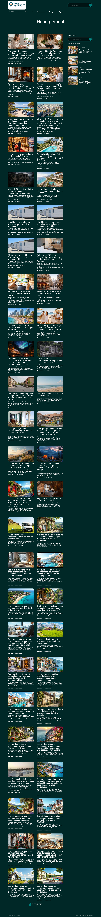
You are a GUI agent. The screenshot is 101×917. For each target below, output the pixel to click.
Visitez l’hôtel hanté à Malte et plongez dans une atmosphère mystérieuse (21, 191)
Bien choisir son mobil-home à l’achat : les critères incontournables (20, 257)
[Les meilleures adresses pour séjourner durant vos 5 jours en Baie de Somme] (21, 454)
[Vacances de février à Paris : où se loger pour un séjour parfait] (50, 282)
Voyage (80, 67)
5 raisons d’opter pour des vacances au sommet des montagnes (48, 641)
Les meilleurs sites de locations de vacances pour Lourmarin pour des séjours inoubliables (49, 889)
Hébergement (11, 63)
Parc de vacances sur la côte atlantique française (50, 395)
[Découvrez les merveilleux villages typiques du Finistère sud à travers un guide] (73, 80)
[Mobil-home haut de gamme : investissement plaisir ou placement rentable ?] (50, 212)
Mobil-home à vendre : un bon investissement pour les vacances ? (21, 224)
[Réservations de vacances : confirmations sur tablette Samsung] (21, 282)
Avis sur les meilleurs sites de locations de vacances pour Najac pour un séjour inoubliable (50, 538)
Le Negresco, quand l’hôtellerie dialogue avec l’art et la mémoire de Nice (20, 431)
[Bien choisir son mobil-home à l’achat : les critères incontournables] (21, 245)
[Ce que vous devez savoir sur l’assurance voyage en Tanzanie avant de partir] (73, 70)
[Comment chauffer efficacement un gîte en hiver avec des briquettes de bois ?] (21, 74)
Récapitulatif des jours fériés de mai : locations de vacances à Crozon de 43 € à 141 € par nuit (50, 157)
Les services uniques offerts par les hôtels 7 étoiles (20, 155)
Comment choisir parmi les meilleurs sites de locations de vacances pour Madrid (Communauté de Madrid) (20, 642)
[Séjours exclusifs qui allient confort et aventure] (50, 489)
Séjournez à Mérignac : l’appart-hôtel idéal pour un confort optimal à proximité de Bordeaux (50, 258)
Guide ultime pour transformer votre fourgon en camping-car (20, 537)
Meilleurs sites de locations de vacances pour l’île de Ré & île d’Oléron (20, 608)
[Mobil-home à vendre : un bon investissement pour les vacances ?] (21, 212)
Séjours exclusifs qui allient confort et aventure (49, 500)
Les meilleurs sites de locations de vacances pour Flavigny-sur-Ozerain (20, 746)
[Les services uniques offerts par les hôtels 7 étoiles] (21, 144)
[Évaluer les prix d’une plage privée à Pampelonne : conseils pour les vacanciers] (50, 316)
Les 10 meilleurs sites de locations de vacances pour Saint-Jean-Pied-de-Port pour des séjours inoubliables (21, 502)
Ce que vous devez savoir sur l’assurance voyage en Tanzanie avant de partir (85, 71)
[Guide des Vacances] (17, 5)
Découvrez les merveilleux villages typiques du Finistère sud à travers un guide (85, 81)
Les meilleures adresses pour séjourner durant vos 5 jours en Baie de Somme (21, 466)
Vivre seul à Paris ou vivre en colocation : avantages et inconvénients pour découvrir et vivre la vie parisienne (50, 122)
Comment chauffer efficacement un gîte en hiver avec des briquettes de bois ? (21, 86)
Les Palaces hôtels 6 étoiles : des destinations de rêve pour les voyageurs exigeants (21, 781)
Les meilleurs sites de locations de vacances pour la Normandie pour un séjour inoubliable (21, 889)
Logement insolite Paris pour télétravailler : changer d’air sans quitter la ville (49, 53)
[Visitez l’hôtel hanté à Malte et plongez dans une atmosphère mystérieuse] (21, 179)
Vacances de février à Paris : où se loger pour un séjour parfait (49, 293)
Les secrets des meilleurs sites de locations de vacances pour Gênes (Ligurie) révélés (48, 677)
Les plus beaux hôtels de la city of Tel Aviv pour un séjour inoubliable (21, 327)
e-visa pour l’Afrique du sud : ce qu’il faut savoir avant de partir (85, 61)
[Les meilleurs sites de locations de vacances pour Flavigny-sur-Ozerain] (21, 734)
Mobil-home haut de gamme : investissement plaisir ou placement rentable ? (50, 224)
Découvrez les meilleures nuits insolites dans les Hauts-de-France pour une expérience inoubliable (21, 362)
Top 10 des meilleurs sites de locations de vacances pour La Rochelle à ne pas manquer (50, 819)
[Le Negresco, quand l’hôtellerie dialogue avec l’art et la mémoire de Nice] (21, 419)
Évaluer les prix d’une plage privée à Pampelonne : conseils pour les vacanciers (49, 327)
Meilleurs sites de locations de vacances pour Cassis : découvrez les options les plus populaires (49, 573)
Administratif (82, 47)
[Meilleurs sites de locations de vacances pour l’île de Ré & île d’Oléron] (21, 596)
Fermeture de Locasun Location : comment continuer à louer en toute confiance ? (21, 53)
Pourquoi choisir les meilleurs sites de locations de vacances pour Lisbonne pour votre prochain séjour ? (50, 854)
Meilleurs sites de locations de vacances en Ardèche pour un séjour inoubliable (20, 818)
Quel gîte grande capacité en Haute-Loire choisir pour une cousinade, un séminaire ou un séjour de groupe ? (49, 432)
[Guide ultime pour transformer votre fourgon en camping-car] (21, 525)
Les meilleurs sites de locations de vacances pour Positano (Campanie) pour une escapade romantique (49, 747)
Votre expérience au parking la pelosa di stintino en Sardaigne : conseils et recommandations (20, 122)
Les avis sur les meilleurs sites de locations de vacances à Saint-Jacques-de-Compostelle (20, 573)
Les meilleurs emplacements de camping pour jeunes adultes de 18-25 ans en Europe (49, 467)
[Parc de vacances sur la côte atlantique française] (50, 384)
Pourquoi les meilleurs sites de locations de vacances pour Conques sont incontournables (20, 677)
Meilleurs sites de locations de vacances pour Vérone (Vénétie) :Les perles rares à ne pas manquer (20, 854)
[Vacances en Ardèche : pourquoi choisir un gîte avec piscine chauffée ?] (50, 349)
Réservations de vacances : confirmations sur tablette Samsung (20, 293)
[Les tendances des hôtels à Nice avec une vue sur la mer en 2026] (50, 179)
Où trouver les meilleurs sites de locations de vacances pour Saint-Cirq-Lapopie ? (50, 608)
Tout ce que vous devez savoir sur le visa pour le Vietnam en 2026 (85, 51)
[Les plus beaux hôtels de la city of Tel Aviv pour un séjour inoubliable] (21, 316)
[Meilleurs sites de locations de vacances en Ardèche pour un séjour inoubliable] (21, 806)
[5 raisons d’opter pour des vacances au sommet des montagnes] (50, 629)
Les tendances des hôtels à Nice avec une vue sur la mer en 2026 (50, 191)
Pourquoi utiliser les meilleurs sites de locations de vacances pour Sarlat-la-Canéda (50, 712)
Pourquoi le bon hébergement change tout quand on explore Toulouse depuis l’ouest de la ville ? (21, 397)
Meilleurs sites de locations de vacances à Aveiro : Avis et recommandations (21, 711)
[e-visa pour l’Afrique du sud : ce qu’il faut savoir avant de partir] (73, 60)
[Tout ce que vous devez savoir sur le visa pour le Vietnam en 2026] (73, 50)
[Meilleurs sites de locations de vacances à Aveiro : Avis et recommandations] (21, 699)
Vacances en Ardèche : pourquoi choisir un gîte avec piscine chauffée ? (49, 361)
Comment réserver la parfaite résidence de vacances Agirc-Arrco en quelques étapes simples (50, 87)
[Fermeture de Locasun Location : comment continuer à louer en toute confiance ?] (21, 41)
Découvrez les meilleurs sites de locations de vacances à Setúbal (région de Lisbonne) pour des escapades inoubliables (50, 783)
